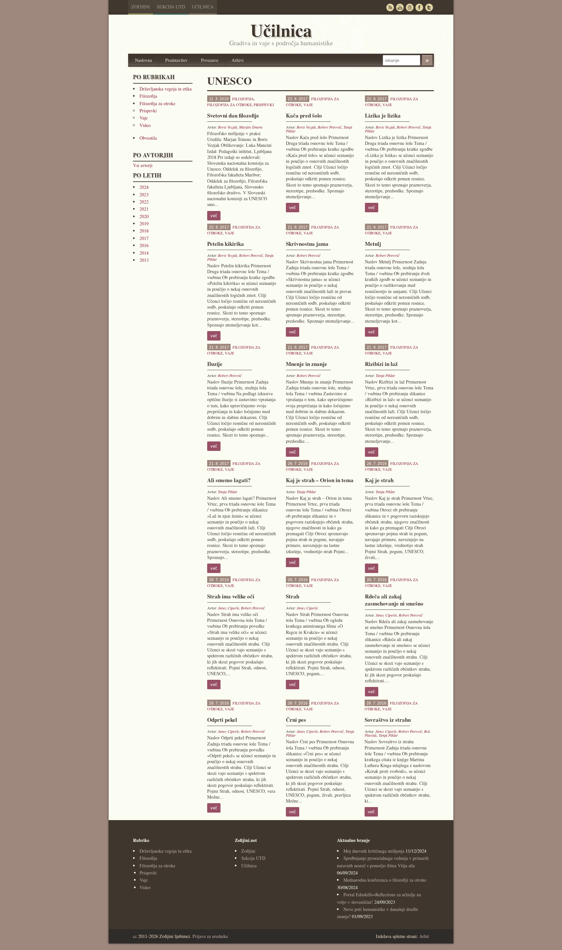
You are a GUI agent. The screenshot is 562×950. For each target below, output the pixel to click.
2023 (144, 194)
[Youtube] (400, 7)
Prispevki (148, 110)
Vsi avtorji (143, 165)
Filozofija (148, 96)
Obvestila (148, 138)
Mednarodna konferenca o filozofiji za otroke (384, 880)
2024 (144, 187)
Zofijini (140, 7)
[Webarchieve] (409, 7)
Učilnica (203, 7)
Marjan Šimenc (251, 127)
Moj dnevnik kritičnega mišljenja (373, 851)
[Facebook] (419, 7)
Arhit (424, 936)
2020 (144, 216)
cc (135, 936)
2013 (144, 260)
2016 (144, 245)
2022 (144, 202)
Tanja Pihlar (385, 375)
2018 (144, 231)
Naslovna (143, 60)
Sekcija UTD (171, 7)
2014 (144, 253)
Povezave (209, 60)
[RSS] (390, 7)
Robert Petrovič (329, 127)
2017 (144, 238)
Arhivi (238, 60)
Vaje (144, 118)
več (213, 215)
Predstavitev (176, 60)
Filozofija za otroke (157, 103)
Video (145, 125)
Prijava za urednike (210, 936)
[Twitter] (429, 7)
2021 (144, 209)
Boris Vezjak (227, 127)
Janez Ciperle (228, 607)
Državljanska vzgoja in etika (166, 89)
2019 (144, 223)
